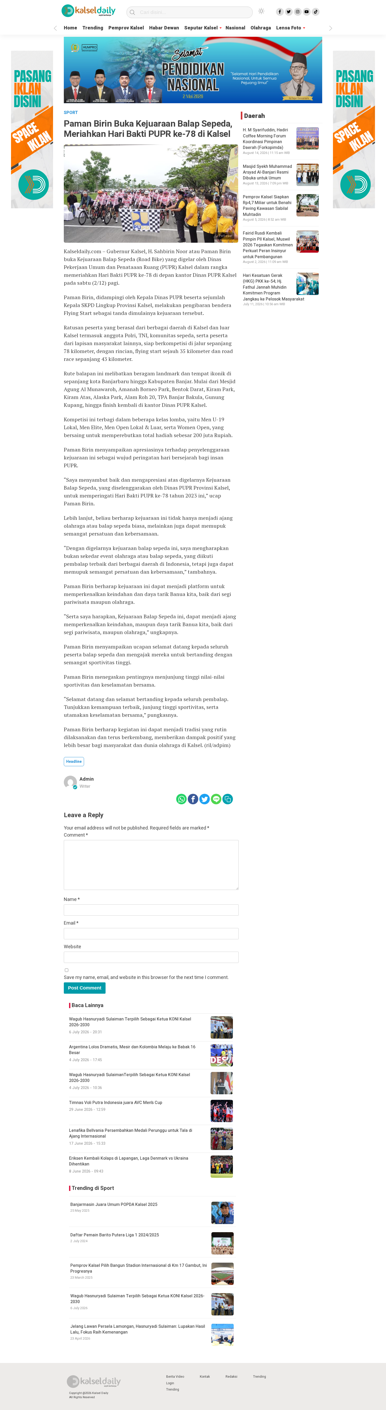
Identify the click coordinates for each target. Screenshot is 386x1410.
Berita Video (175, 1376)
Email (71, 923)
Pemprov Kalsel (126, 28)
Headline (74, 761)
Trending (92, 28)
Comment (76, 835)
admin (87, 779)
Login (170, 1383)
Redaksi (231, 1376)
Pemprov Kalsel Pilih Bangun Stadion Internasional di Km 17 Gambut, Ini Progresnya (138, 1268)
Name (72, 899)
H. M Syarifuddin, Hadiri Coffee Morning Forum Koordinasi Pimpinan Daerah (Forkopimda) (265, 139)
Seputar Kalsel (201, 28)
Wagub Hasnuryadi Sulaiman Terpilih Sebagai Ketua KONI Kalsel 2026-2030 (137, 1299)
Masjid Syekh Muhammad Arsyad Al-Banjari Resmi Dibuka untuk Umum (267, 172)
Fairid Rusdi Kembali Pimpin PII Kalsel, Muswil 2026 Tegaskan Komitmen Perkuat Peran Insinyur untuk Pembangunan (268, 245)
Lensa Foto (288, 28)
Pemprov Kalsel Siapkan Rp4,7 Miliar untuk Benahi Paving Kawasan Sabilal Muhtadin (267, 206)
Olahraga (261, 28)
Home (70, 28)
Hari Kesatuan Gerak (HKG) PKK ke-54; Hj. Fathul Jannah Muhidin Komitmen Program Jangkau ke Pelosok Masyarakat (273, 287)
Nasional (235, 28)
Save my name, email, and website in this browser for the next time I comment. (146, 977)
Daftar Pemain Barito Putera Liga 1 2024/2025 (114, 1235)
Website (72, 946)
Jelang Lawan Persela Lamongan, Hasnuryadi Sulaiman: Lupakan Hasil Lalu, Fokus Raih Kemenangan (137, 1329)
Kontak (205, 1376)
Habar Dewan (164, 28)
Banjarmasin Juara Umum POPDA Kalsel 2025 (113, 1204)
